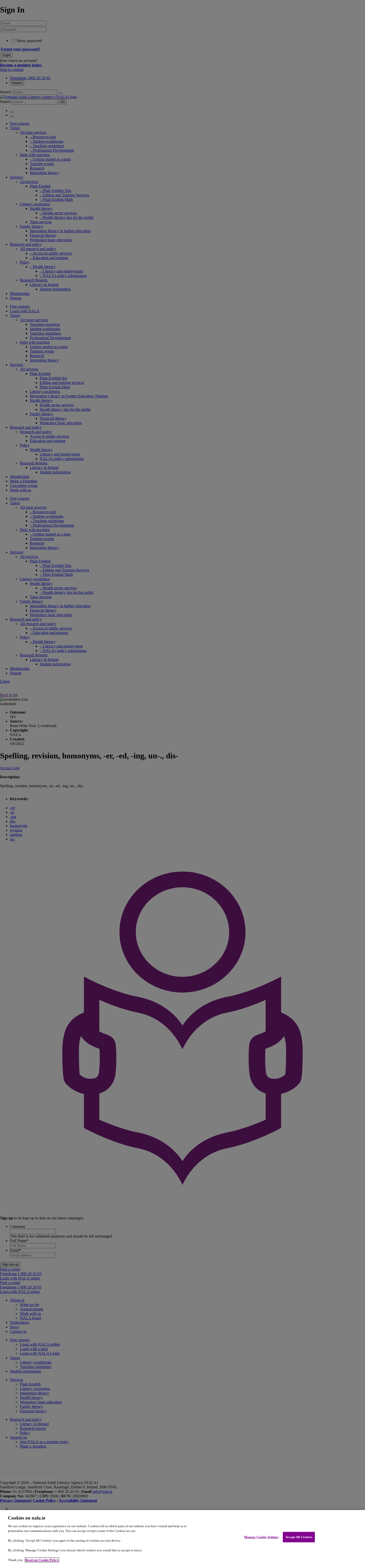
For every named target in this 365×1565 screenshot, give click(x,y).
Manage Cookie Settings (261, 1537)
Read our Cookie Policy (42, 1560)
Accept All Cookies (299, 1537)
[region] (182, 1537)
